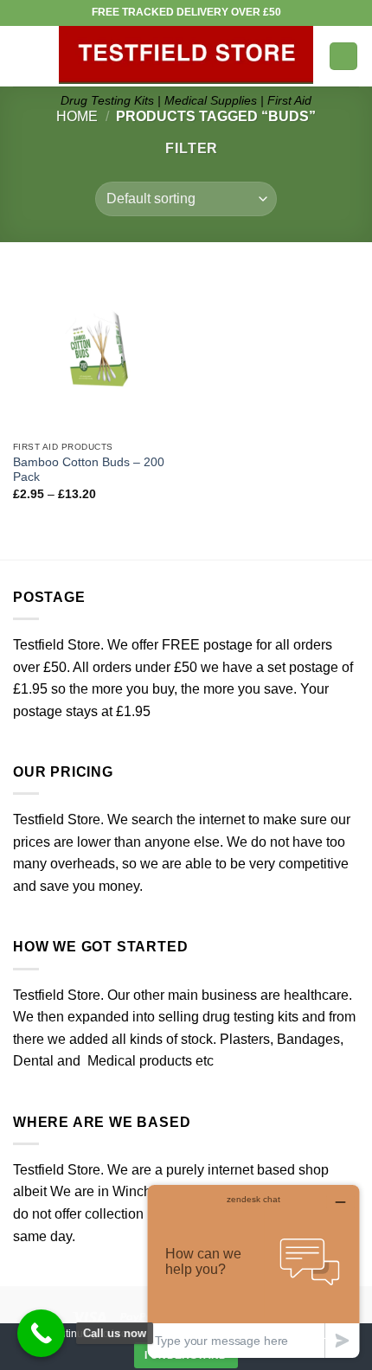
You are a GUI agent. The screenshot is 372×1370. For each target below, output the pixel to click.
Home (77, 116)
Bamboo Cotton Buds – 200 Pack (88, 470)
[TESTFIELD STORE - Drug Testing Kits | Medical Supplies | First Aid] (186, 55)
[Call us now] (41, 1333)
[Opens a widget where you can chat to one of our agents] (253, 1271)
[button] (23, 56)
